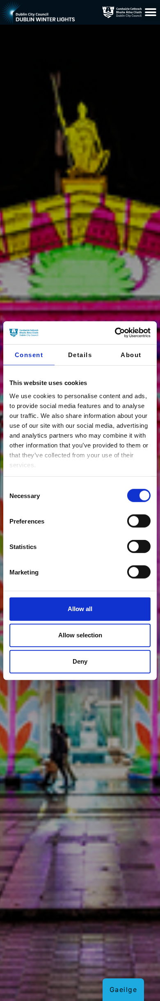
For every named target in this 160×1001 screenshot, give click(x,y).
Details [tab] (80, 354)
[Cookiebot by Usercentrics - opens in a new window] (115, 333)
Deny (80, 661)
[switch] (139, 521)
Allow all (80, 608)
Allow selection (80, 635)
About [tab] (131, 354)
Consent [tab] (29, 354)
